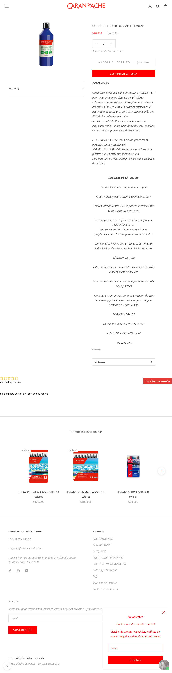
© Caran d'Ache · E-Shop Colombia (26, 658)
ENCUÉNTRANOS (103, 539)
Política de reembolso (105, 589)
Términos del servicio (105, 583)
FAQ (95, 576)
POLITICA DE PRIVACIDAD (108, 558)
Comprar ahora (124, 73)
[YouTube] (26, 570)
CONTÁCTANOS (101, 545)
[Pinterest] (112, 349)
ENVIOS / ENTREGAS (105, 570)
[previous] (10, 471)
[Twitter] (108, 349)
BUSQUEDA (99, 551)
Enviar (135, 659)
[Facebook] (104, 349)
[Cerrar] (163, 612)
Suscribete (22, 629)
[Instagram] (18, 570)
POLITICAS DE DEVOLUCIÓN (109, 564)
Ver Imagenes (100, 362)
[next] (161, 471)
